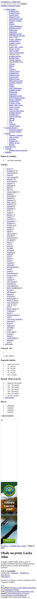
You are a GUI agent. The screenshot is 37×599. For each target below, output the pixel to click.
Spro (8, 175)
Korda (9, 246)
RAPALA (10, 225)
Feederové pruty (14, 13)
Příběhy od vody (14, 143)
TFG (8, 244)
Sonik (9, 194)
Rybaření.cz (5, 546)
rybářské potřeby (10, 9)
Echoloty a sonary (15, 43)
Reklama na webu (16, 588)
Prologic (9, 223)
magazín (7, 133)
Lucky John (11, 332)
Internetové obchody (15, 130)
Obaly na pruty (14, 51)
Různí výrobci (11, 309)
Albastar (9, 265)
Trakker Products (12, 315)
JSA (8, 307)
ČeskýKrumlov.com (20, 595)
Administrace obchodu (11, 590)
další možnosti (9, 397)
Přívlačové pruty (14, 17)
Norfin (9, 248)
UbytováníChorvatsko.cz (15, 593)
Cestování (8, 148)
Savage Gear (11, 275)
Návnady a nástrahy (15, 21)
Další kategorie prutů (16, 19)
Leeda (9, 271)
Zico (8, 342)
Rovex (9, 323)
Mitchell (9, 340)
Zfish (8, 231)
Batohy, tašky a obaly (16, 47)
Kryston (9, 250)
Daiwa (9, 261)
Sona (8, 257)
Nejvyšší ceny (5, 575)
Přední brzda (13, 30)
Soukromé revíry (10, 147)
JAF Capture (11, 282)
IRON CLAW (11, 300)
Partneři (23, 591)
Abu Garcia (11, 234)
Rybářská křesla (14, 41)
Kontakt (17, 591)
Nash (8, 213)
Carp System (11, 177)
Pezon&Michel (12, 267)
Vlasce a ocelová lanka (16, 52)
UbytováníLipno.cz (7, 595)
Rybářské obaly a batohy (18, 546)
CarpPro (9, 279)
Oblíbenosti (14, 573)
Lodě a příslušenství (15, 26)
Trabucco (10, 325)
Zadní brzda (13, 32)
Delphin (9, 198)
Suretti (9, 227)
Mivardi (11, 66)
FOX (10, 68)
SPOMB (10, 328)
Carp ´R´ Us (11, 305)
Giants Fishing (11, 192)
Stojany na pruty (14, 49)
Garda (9, 277)
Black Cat (10, 202)
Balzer (9, 336)
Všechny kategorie (15, 60)
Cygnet (9, 334)
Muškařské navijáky (15, 34)
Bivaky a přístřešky (15, 39)
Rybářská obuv (14, 58)
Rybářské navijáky (15, 28)
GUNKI (9, 219)
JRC (8, 190)
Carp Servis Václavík (14, 319)
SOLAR (10, 236)
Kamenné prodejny (15, 131)
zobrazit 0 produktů (7, 416)
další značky (9, 344)
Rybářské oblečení (15, 56)
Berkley (9, 215)
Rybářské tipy (13, 141)
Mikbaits (10, 185)
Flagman (10, 208)
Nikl (8, 317)
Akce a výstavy (14, 137)
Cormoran (12, 69)
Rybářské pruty (14, 11)
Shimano (12, 64)
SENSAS (10, 296)
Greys (9, 242)
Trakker (9, 183)
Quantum (10, 252)
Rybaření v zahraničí (15, 135)
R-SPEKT (10, 171)
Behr (8, 188)
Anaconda (10, 221)
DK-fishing (10, 292)
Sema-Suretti (11, 298)
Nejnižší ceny (24, 573)
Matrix (9, 254)
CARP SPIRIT (12, 338)
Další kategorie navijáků (17, 36)
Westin (9, 259)
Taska (9, 217)
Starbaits (10, 206)
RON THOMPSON (13, 288)
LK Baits (10, 240)
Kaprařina (12, 139)
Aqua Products (12, 302)
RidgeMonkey (11, 273)
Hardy (9, 313)
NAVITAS (10, 284)
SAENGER (11, 173)
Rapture (9, 294)
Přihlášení (4, 6)
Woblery (12, 24)
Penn (8, 269)
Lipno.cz (26, 593)
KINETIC (10, 204)
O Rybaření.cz (10, 591)
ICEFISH (10, 196)
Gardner (9, 263)
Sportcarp (10, 321)
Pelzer (9, 330)
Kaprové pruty (13, 15)
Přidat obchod (27, 588)
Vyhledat (23, 4)
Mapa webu (30, 591)
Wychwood (10, 181)
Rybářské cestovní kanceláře (18, 150)
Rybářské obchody (11, 128)
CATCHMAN (11, 286)
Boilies (11, 22)
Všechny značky (14, 71)
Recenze (12, 145)
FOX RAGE (11, 238)
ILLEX (9, 290)
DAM (9, 229)
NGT (8, 211)
